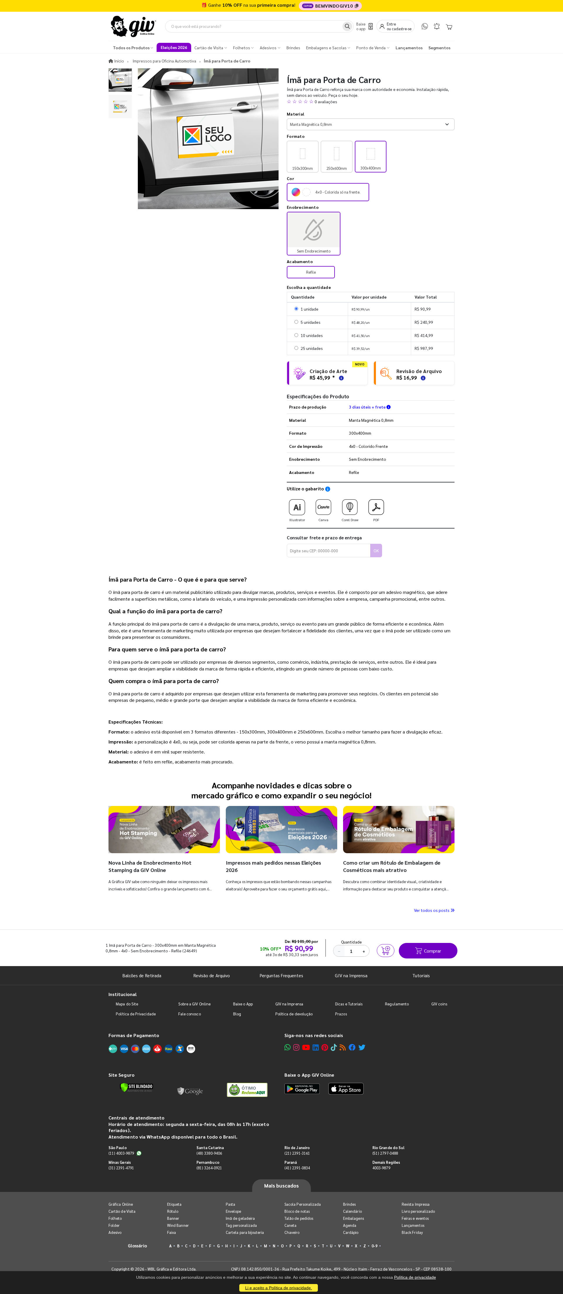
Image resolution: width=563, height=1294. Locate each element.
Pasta (230, 1204)
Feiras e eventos (415, 1218)
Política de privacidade (415, 1277)
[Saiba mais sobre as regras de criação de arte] (340, 378)
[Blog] (343, 1047)
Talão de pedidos (298, 1218)
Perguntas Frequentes (281, 975)
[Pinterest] (324, 1047)
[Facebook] (352, 1047)
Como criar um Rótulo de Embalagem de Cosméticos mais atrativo (391, 866)
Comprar (432, 951)
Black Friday (412, 1232)
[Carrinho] (449, 26)
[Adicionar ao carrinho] (385, 950)
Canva (323, 519)
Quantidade (351, 941)
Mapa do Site (127, 1003)
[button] (371, 101)
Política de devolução (294, 1013)
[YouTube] (306, 1047)
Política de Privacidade (136, 1013)
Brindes (349, 1204)
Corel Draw (350, 519)
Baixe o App (243, 1003)
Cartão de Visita (121, 1211)
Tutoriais (421, 975)
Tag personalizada (241, 1225)
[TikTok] (334, 1047)
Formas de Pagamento (133, 1035)
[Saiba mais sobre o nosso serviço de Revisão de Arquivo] (422, 378)
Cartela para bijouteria (245, 1232)
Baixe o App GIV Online (309, 1075)
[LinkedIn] (316, 1047)
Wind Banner (178, 1225)
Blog (237, 1013)
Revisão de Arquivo (212, 975)
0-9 (374, 1245)
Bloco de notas (297, 1211)
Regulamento (397, 1003)
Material (295, 113)
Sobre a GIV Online (194, 1003)
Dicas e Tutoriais (348, 1003)
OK (376, 550)
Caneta (290, 1225)
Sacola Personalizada (302, 1204)
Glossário (137, 1245)
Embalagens (353, 1218)
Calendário (352, 1211)
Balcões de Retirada (142, 975)
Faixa (171, 1232)
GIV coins (439, 1003)
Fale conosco (189, 1013)
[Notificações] (436, 26)
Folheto (115, 1218)
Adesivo (114, 1232)
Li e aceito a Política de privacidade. (278, 1287)
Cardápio (351, 1232)
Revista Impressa (416, 1204)
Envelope (233, 1211)
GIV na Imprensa (351, 975)
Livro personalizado (418, 1211)
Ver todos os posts (432, 910)
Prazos (341, 1013)
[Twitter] (361, 1047)
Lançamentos (413, 1225)
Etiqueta (174, 1204)
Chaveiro (292, 1232)
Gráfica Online (120, 1204)
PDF (376, 519)
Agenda (349, 1225)
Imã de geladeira (240, 1218)
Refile (311, 272)
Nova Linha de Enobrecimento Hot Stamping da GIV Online (149, 866)
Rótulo (172, 1211)
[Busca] (347, 26)
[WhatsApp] (424, 26)
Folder (114, 1225)
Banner (173, 1218)
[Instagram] (296, 1047)
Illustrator (297, 519)
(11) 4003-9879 (121, 1153)
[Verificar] (136, 1087)
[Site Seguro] (190, 1090)
